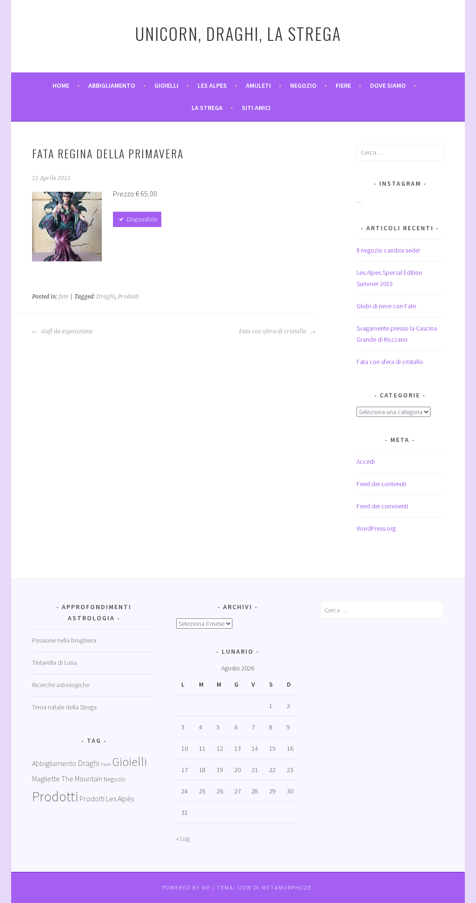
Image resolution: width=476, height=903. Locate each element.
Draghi (105, 296)
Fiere (343, 85)
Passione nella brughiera (64, 640)
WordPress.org (376, 528)
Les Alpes (212, 85)
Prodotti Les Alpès (106, 798)
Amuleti (258, 85)
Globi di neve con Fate (386, 306)
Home (61, 85)
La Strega (207, 108)
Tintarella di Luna (54, 662)
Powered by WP (186, 887)
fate (63, 296)
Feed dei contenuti (381, 484)
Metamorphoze (287, 887)
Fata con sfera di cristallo (273, 331)
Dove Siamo (388, 85)
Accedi (366, 461)
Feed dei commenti (382, 506)
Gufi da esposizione (66, 331)
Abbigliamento (111, 85)
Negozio (303, 85)
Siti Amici (256, 108)
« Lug (183, 838)
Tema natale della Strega (64, 707)
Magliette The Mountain (67, 778)
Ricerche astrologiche (60, 685)
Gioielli (166, 85)
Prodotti (128, 296)
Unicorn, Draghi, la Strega (238, 33)
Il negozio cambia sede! (388, 250)
